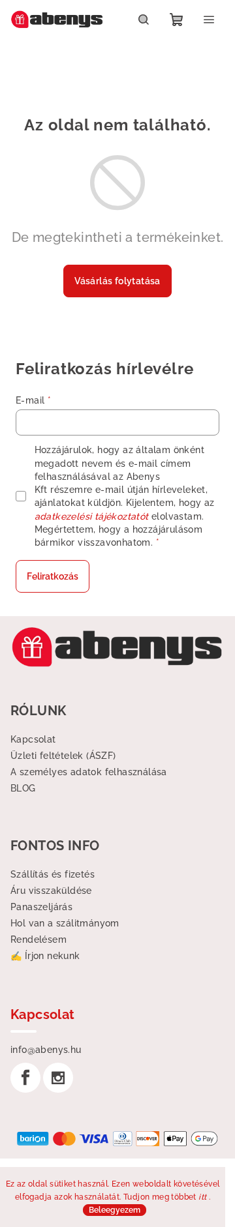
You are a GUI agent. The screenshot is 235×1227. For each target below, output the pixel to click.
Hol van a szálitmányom (64, 923)
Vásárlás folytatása (117, 281)
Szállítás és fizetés (52, 874)
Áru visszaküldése (51, 890)
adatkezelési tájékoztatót (92, 516)
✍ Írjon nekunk (45, 956)
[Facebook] (25, 1078)
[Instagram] (58, 1078)
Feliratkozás (52, 576)
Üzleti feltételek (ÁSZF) (63, 755)
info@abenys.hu (46, 1049)
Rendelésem (38, 939)
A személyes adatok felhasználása (88, 772)
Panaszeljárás (41, 907)
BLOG (23, 788)
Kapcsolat (33, 739)
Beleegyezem (114, 1210)
